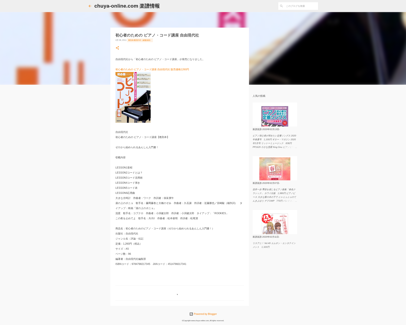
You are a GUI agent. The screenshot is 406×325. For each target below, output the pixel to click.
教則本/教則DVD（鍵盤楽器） (140, 40)
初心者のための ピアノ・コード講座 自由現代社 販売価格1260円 (152, 69)
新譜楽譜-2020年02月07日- (266, 183)
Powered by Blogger (205, 314)
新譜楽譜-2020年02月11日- (266, 237)
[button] (117, 48)
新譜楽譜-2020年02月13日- (266, 129)
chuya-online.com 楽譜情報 (127, 6)
